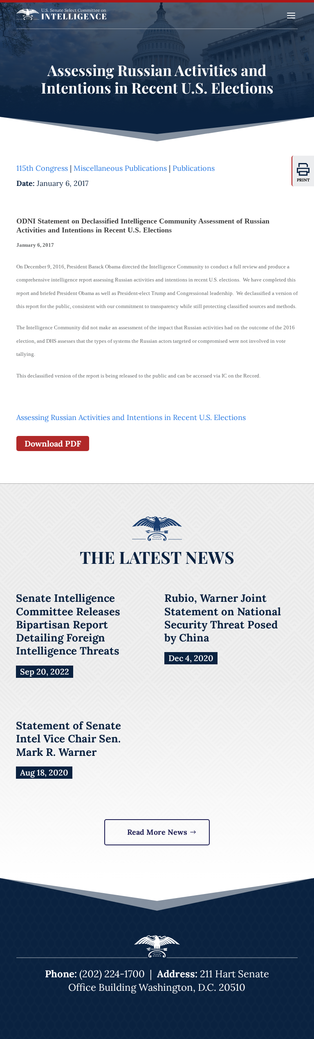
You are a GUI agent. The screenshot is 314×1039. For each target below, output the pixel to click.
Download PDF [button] (53, 443)
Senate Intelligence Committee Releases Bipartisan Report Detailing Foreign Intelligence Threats (68, 624)
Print (303, 180)
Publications (194, 168)
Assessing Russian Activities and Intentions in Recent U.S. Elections (131, 417)
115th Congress (42, 168)
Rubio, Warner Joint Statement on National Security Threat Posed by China (222, 617)
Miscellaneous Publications (120, 168)
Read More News (157, 832)
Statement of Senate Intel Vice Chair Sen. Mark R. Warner (68, 738)
